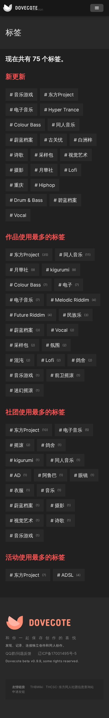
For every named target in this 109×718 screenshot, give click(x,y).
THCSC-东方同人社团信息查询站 (70, 687)
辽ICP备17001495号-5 (57, 653)
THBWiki (36, 687)
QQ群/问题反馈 (18, 653)
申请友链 (18, 692)
